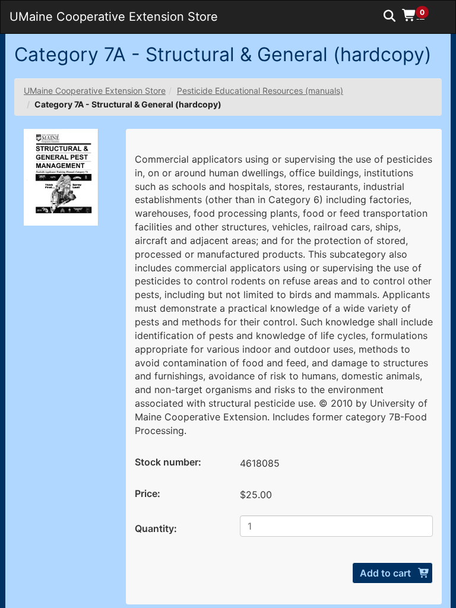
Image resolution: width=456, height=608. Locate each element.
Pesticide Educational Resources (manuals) (260, 91)
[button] (419, 15)
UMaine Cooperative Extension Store (95, 91)
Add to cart (386, 573)
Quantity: (156, 528)
